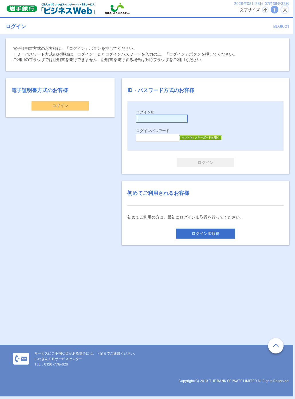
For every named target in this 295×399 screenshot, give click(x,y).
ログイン (60, 105)
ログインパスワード (153, 131)
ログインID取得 (206, 233)
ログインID (145, 112)
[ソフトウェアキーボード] (200, 137)
